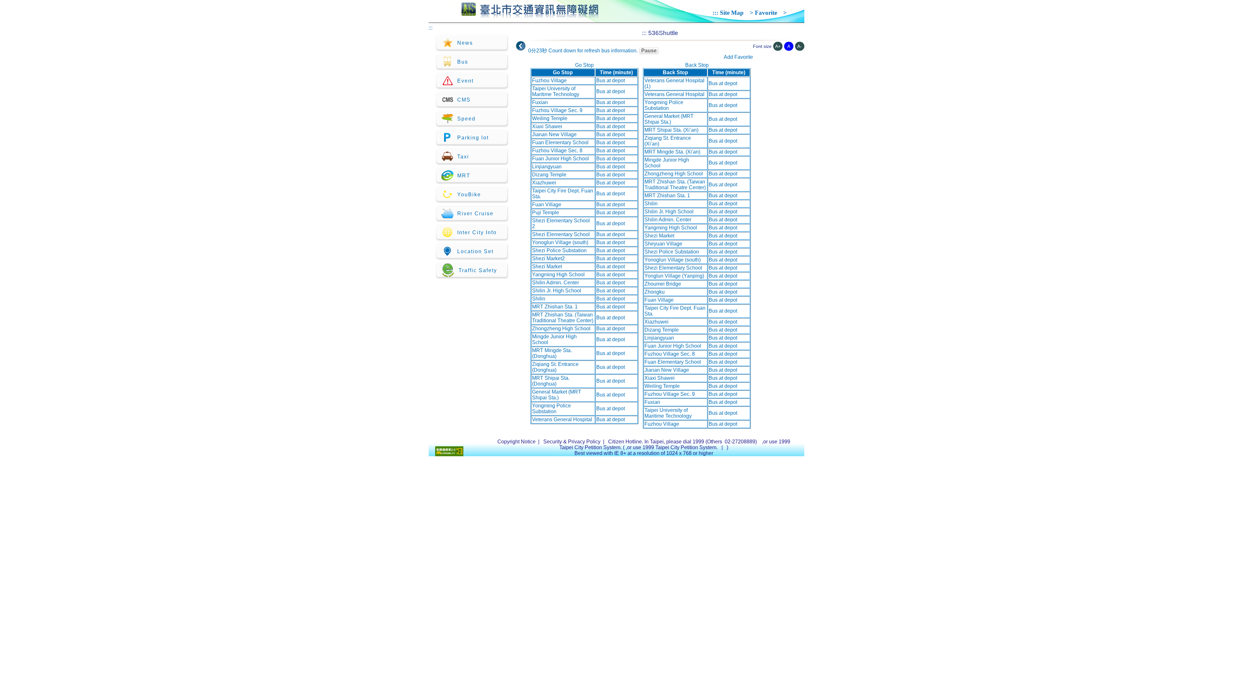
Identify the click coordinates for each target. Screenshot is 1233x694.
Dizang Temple (549, 174)
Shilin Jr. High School (556, 290)
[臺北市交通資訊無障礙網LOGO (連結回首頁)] (530, 15)
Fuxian (540, 102)
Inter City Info (477, 232)
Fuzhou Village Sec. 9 (557, 110)
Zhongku (654, 292)
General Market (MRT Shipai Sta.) (556, 394)
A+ (778, 46)
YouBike (469, 194)
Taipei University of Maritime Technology (555, 91)
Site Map (732, 12)
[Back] (520, 45)
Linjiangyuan (547, 166)
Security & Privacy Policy (571, 441)
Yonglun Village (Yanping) (674, 276)
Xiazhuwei (544, 182)
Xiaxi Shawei (547, 126)
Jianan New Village (554, 134)
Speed (466, 118)
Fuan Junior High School (560, 158)
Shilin (538, 298)
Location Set (475, 251)
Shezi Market (547, 266)
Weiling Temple (549, 118)
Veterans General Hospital (562, 419)
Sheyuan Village (663, 243)
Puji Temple (545, 212)
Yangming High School (558, 274)
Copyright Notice (516, 441)
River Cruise (475, 213)
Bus (462, 62)
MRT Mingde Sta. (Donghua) (552, 353)
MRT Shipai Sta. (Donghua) (551, 381)
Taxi (463, 156)
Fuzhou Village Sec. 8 (557, 150)
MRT (463, 175)
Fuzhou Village (549, 80)
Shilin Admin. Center (555, 282)
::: (715, 12)
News (465, 43)
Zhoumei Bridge (662, 284)
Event (465, 81)
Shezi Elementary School (561, 234)
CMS (464, 99)
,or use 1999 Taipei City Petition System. (672, 447)
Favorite (766, 12)
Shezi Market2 (548, 258)
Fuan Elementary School (560, 142)
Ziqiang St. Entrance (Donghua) (555, 367)
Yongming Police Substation (551, 408)
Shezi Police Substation (559, 250)
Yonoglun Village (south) (560, 242)
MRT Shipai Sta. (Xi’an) (671, 130)
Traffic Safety (478, 270)
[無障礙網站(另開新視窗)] (449, 454)
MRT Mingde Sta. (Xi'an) (672, 152)
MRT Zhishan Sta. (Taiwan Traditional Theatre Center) (562, 317)
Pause (649, 50)
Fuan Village (546, 204)
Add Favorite (738, 57)
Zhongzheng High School (561, 328)
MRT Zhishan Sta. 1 (555, 306)
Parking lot (473, 137)
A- (799, 46)
